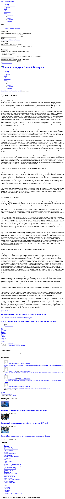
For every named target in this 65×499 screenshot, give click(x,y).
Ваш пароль (20, 36)
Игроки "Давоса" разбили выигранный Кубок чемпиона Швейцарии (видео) (29, 321)
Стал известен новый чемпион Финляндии (16, 318)
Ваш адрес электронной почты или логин (29, 56)
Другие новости (8, 326)
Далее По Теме (5, 310)
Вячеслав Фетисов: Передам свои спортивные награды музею (23, 314)
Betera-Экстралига (9, 6)
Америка (10, 19)
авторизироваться (13, 353)
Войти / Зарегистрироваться (12, 28)
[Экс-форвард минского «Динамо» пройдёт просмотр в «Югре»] (5, 407)
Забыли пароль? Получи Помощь (10, 40)
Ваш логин (20, 34)
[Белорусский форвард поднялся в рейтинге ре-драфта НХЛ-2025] (5, 419)
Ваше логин (20, 48)
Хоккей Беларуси (6, 91)
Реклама (6, 491)
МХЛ (9, 18)
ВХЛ (8, 16)
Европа (9, 21)
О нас (5, 485)
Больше (3, 392)
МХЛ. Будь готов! (13, 344)
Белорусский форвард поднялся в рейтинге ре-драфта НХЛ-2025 (24, 423)
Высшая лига (11, 15)
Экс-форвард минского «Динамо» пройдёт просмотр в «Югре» (24, 410)
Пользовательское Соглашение (13, 493)
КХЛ (5, 9)
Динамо (6, 4)
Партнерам (7, 490)
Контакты (15, 395)
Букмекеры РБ (8, 7)
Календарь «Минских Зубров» (16, 345)
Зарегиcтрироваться (10, 1)
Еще (5, 13)
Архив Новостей (16, 91)
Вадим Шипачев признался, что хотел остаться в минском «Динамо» (26, 436)
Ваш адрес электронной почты (25, 46)
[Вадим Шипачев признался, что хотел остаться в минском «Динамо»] (5, 432)
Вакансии (7, 488)
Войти (2, 1)
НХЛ (5, 10)
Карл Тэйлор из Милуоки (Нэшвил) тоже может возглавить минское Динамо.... (27, 388)
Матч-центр (7, 12)
